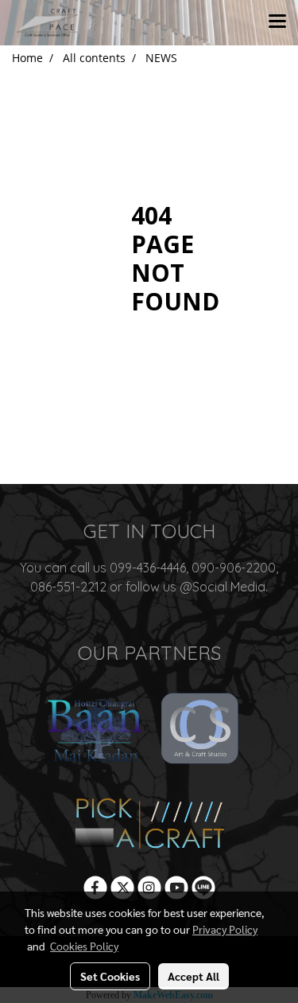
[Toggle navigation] (277, 22)
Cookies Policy (84, 946)
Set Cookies (110, 976)
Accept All (193, 976)
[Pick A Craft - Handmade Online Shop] (149, 823)
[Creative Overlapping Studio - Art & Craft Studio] (201, 730)
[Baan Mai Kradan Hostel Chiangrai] (94, 730)
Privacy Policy (224, 929)
